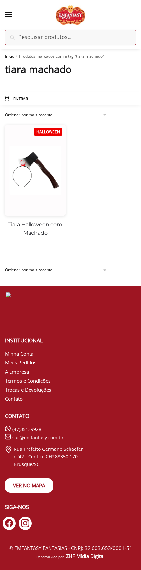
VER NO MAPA (29, 485)
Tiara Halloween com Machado (35, 228)
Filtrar (20, 98)
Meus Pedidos (20, 362)
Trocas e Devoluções (28, 389)
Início (9, 56)
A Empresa (17, 371)
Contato (14, 398)
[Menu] (15, 15)
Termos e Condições (27, 380)
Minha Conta (19, 353)
